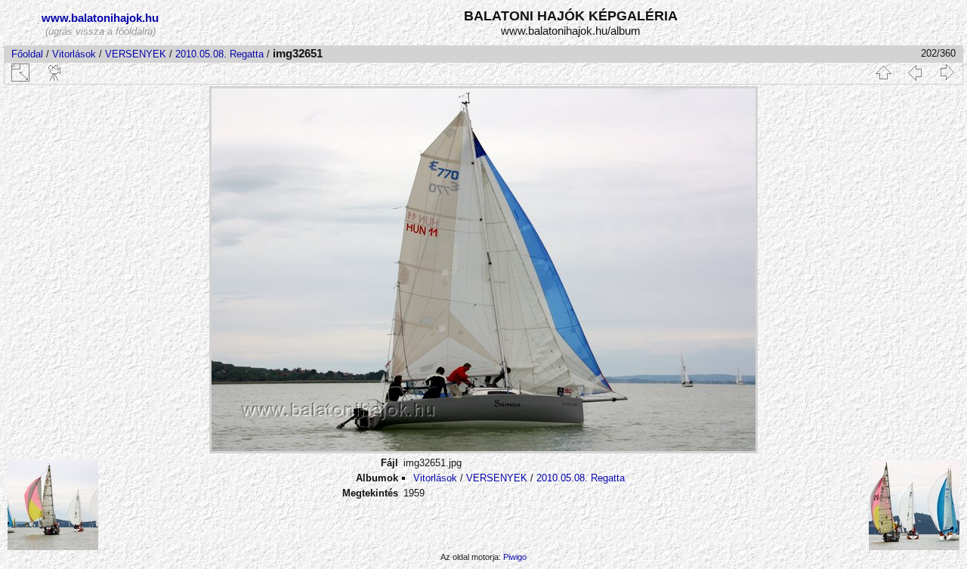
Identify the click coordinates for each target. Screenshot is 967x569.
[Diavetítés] (55, 72)
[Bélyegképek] (883, 72)
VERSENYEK (135, 54)
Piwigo (515, 556)
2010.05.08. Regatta (219, 54)
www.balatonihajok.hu (100, 17)
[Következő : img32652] (946, 72)
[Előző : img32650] (915, 72)
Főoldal (27, 54)
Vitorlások (74, 54)
